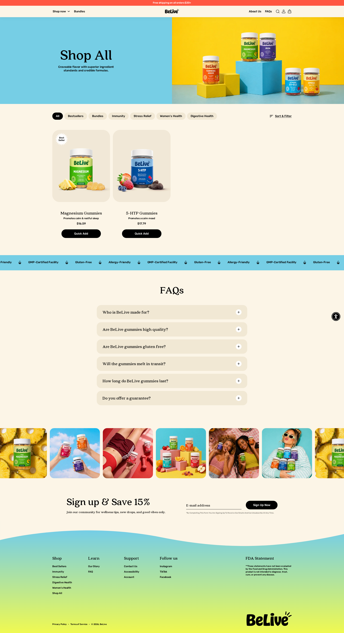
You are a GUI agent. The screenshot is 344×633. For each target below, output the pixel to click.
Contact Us (130, 566)
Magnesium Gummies (81, 213)
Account (129, 577)
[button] (278, 11)
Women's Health (61, 587)
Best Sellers (59, 566)
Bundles (79, 11)
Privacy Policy (59, 624)
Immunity (58, 571)
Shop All (57, 593)
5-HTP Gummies (141, 213)
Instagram (166, 566)
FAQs (268, 11)
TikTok (163, 571)
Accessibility (131, 571)
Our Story (94, 566)
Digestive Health (62, 582)
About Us (255, 11)
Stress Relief (59, 577)
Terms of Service (78, 624)
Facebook (165, 577)
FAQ (90, 571)
